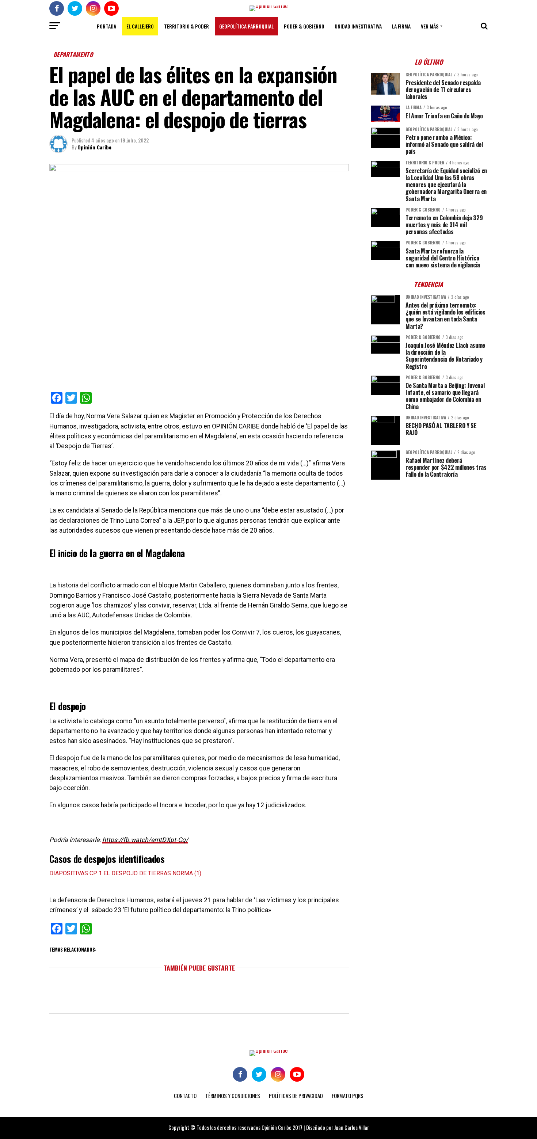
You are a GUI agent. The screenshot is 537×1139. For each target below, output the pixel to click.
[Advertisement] (429, 536)
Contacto (185, 1096)
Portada (106, 26)
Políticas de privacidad (296, 1096)
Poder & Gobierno (304, 26)
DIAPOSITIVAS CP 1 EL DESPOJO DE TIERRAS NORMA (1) (125, 873)
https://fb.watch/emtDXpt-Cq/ (145, 839)
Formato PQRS (347, 1096)
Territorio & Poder (186, 26)
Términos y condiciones (232, 1096)
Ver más (429, 26)
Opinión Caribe (94, 147)
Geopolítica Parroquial (246, 26)
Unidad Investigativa (358, 26)
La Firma (401, 26)
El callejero (140, 26)
